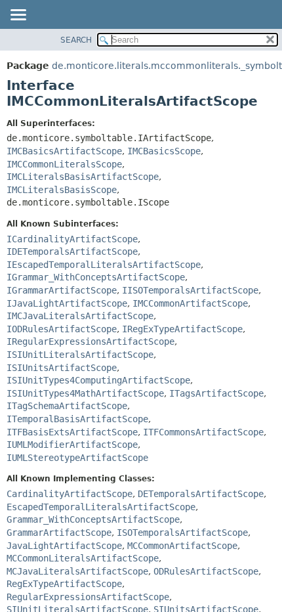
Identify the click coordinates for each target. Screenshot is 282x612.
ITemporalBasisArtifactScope (77, 419)
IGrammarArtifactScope (62, 290)
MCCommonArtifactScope (182, 545)
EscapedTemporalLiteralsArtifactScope (101, 507)
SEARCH (76, 40)
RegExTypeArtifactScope (64, 584)
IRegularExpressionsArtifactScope (90, 341)
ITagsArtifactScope (216, 393)
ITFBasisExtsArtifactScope (72, 432)
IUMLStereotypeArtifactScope (77, 457)
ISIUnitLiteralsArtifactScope (80, 354)
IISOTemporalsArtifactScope (190, 290)
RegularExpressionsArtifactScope (88, 597)
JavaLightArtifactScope (64, 545)
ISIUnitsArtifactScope (62, 367)
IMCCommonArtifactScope (190, 303)
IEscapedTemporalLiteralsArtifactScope (104, 264)
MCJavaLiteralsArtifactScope (77, 571)
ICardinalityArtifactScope (72, 239)
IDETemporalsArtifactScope (72, 251)
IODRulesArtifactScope (62, 329)
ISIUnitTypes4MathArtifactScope (85, 393)
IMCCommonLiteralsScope (64, 164)
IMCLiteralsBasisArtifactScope (83, 176)
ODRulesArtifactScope (205, 571)
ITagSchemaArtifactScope (67, 406)
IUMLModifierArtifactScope (72, 444)
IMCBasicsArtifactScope (64, 151)
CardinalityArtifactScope (69, 494)
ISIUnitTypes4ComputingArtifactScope (98, 380)
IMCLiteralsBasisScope (62, 190)
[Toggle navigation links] (18, 16)
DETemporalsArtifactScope (201, 494)
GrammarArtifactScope (59, 532)
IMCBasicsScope (164, 151)
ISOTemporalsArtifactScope (182, 532)
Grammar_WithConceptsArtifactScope (93, 519)
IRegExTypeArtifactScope (182, 329)
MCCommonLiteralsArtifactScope (83, 558)
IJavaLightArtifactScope (67, 303)
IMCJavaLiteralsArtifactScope (80, 316)
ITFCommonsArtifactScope (203, 432)
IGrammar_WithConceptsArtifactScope (96, 277)
